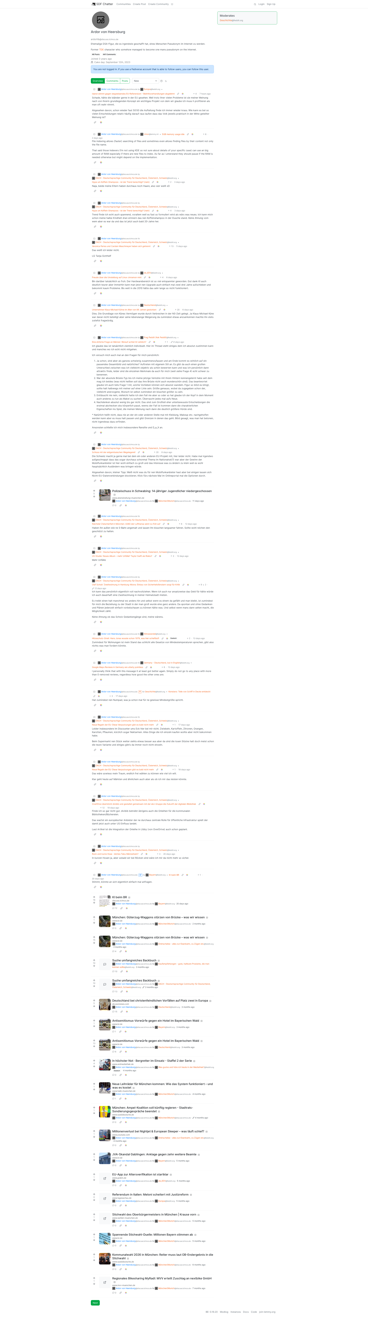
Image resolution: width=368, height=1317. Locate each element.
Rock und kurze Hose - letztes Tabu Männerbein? (115, 854)
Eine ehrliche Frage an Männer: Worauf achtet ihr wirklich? (119, 342)
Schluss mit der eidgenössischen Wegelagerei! (113, 452)
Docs (246, 1311)
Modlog (224, 1311)
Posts (125, 80)
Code (254, 1311)
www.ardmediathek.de (123, 1064)
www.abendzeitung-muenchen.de (128, 498)
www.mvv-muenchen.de (123, 1285)
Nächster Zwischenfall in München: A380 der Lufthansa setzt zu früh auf (126, 524)
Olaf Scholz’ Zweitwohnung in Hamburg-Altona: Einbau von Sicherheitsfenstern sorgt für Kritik (136, 584)
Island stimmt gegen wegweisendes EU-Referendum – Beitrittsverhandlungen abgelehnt (133, 93)
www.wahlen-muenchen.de (125, 1218)
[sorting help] (161, 80)
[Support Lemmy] (172, 4)
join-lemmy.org (267, 1311)
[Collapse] (94, 89)
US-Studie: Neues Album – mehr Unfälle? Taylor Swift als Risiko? (122, 556)
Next (95, 1302)
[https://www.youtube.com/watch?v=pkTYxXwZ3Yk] (105, 1135)
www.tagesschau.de (121, 1198)
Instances (236, 1311)
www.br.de (117, 920)
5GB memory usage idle (173, 134)
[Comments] (105, 964)
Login (261, 4)
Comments (112, 80)
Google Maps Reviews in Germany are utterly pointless (117, 667)
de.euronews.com (120, 1004)
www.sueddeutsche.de (123, 1114)
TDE (101, 49)
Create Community (158, 4)
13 (116, 991)
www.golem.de (119, 1178)
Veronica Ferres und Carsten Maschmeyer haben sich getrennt (121, 246)
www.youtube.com (121, 1135)
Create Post (139, 4)
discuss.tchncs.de (120, 900)
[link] (182, 93)
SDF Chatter (104, 4)
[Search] (255, 4)
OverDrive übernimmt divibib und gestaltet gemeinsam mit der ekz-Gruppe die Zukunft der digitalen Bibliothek (144, 804)
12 (116, 908)
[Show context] (178, 93)
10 (116, 971)
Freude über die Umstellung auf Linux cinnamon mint (116, 277)
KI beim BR (174, 875)
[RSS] (166, 80)
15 (116, 1011)
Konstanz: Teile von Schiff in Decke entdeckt (189, 691)
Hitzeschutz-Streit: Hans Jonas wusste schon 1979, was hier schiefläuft (125, 638)
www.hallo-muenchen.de (123, 1091)
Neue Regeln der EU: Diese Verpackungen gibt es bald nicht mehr (123, 724)
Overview (98, 80)
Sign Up (271, 4)
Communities (123, 4)
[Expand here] (105, 901)
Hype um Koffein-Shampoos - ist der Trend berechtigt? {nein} (121, 182)
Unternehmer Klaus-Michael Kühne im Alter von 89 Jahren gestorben (124, 309)
